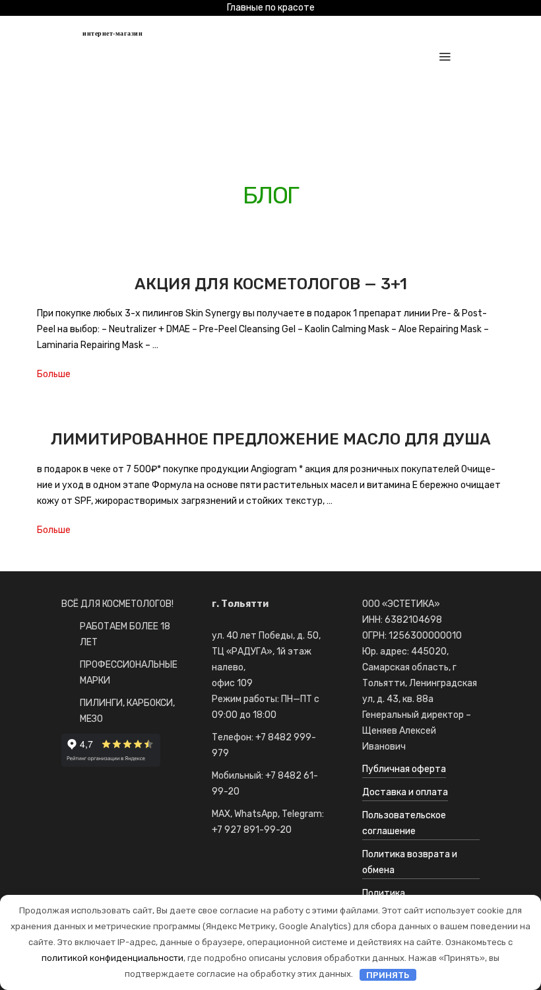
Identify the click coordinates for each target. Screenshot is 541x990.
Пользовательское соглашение (404, 823)
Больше (54, 374)
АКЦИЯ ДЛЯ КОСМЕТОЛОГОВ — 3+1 (271, 284)
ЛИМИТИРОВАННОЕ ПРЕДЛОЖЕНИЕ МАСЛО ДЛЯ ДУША (271, 439)
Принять (387, 974)
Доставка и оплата (405, 792)
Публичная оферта (404, 769)
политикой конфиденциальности (112, 958)
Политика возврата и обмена (409, 862)
